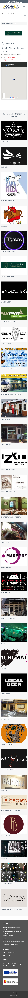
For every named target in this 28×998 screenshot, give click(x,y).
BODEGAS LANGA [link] (7, 835)
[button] (24, 7)
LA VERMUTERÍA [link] (6, 302)
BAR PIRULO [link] (5, 542)
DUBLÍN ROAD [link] (6, 343)
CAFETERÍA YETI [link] (6, 444)
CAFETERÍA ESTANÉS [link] (8, 492)
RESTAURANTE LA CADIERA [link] (10, 810)
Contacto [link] (5, 959)
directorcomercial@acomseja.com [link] (13, 941)
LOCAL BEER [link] (5, 694)
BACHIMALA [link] (5, 668)
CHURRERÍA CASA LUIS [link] (9, 369)
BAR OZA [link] (4, 790)
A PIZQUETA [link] (5, 719)
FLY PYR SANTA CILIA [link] (8, 322)
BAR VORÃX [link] (5, 142)
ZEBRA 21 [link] (4, 858)
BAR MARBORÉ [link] (6, 567)
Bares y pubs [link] (9, 43)
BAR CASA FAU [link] (6, 419)
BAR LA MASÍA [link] (6, 593)
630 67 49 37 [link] (11, 58)
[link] (11, 6)
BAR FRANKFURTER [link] (8, 618)
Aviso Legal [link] (6, 949)
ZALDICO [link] (4, 226)
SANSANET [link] (4, 167)
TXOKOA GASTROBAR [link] (8, 251)
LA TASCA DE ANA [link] (7, 744)
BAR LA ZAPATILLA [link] (7, 201)
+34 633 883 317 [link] (14, 944)
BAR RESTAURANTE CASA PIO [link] (11, 394)
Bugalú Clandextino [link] (7, 276)
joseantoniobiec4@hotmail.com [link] (14, 60)
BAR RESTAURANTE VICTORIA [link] (11, 517)
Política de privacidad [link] (9, 952)
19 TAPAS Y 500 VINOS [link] (8, 770)
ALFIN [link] (3, 643)
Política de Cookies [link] (8, 956)
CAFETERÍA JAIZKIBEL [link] (8, 470)
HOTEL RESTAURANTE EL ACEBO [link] (12, 909)
